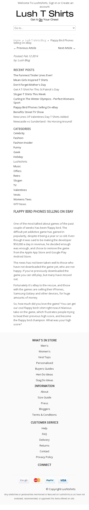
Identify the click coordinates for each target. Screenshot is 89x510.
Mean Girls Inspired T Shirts (30, 80)
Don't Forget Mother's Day (29, 85)
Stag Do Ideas (44, 380)
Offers (17, 171)
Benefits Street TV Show (28, 112)
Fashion (18, 138)
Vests (16, 194)
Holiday (18, 157)
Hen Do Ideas (44, 374)
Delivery (44, 440)
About (44, 391)
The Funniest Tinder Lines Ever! (32, 75)
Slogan (17, 180)
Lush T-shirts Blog (35, 40)
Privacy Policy (44, 457)
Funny (17, 147)
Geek (16, 152)
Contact (44, 451)
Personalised (44, 363)
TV (15, 185)
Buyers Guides (44, 368)
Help (44, 428)
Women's (45, 351)
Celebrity (19, 133)
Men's (44, 345)
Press (44, 403)
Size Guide (44, 397)
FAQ (44, 434)
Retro (16, 176)
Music (17, 166)
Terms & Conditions (44, 415)
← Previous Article (24, 48)
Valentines (20, 190)
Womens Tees (22, 199)
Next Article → (67, 48)
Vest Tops (44, 357)
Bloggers (44, 409)
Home (17, 40)
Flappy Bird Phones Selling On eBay (35, 107)
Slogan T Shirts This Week (29, 94)
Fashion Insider (23, 142)
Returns (44, 445)
